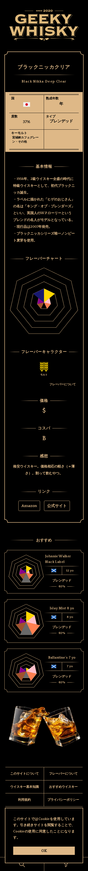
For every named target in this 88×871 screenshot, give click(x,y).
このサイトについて (24, 773)
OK (44, 851)
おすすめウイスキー (63, 786)
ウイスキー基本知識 (24, 786)
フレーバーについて (62, 384)
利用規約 (24, 799)
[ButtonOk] (22, 864)
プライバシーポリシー (63, 799)
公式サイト (57, 506)
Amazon (29, 506)
